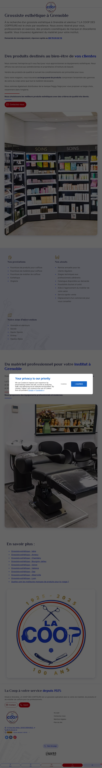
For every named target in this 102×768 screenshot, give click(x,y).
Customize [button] (64, 384)
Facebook (39, 390)
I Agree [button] (79, 384)
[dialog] (51, 384)
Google (30, 390)
